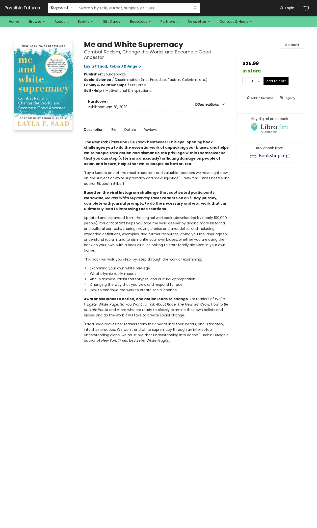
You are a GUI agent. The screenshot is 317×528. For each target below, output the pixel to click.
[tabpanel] (157, 248)
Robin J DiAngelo (125, 66)
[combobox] (62, 7)
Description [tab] (94, 129)
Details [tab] (130, 129)
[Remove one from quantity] (246, 81)
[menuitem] (14, 21)
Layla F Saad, (96, 66)
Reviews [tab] (151, 129)
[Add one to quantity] (259, 81)
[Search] (195, 8)
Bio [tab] (113, 129)
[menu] (158, 21)
